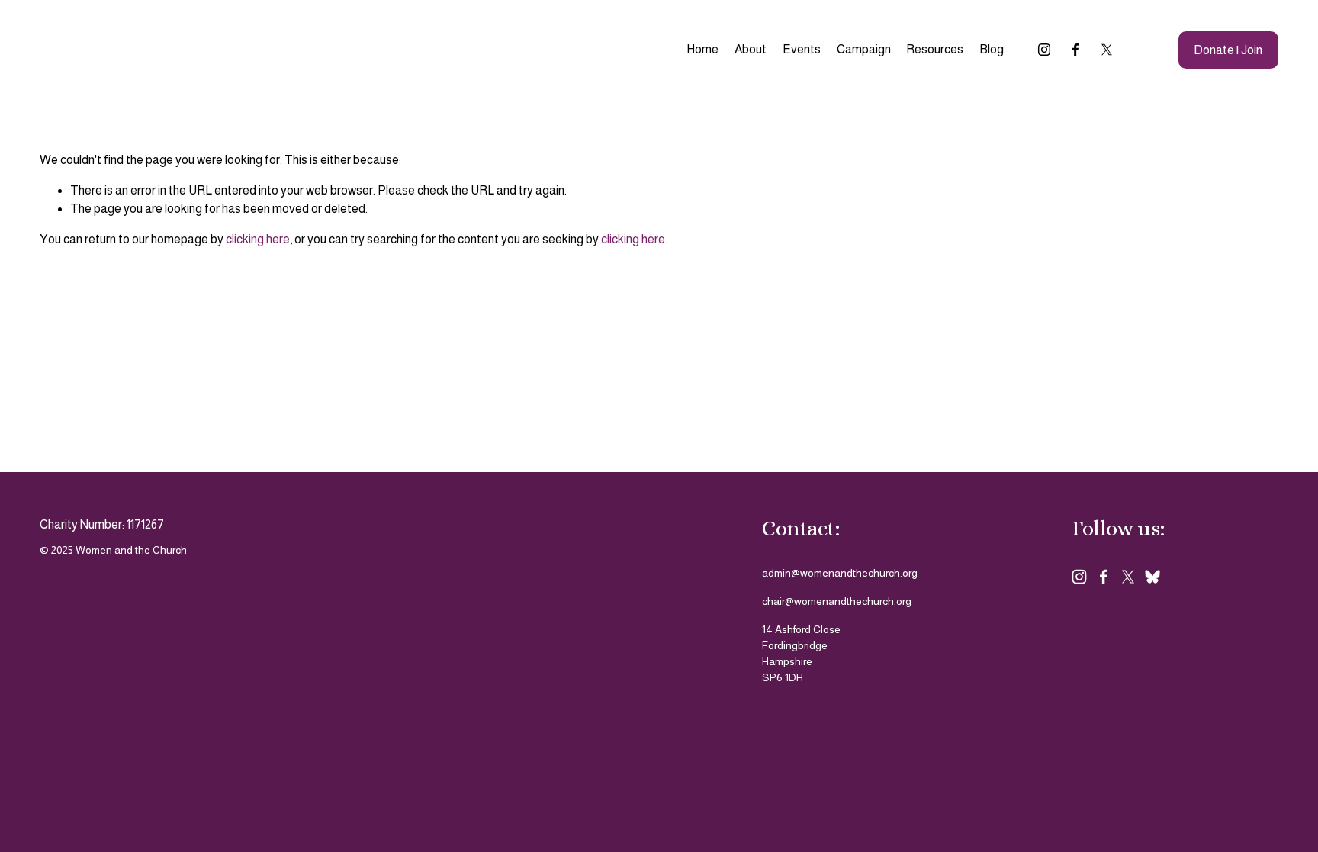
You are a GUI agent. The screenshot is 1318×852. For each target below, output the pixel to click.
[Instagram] (1044, 49)
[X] (1106, 49)
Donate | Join (1228, 49)
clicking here (258, 239)
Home (702, 49)
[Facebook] (1075, 49)
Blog (991, 49)
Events (802, 49)
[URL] (1137, 49)
